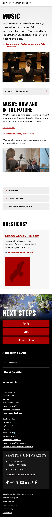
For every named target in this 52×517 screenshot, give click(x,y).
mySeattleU (8, 426)
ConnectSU (8, 433)
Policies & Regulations (12, 498)
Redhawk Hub (9, 419)
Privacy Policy (8, 501)
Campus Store (9, 436)
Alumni (6, 399)
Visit (26, 331)
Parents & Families (11, 410)
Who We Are (11, 382)
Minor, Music (9, 127)
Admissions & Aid (14, 352)
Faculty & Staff (10, 406)
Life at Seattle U (13, 372)
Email (5, 429)
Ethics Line (7, 513)
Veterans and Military (12, 413)
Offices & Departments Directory (18, 446)
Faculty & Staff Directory (14, 443)
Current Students (11, 403)
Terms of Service (10, 505)
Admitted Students (12, 396)
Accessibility (8, 509)
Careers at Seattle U (12, 440)
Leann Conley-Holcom (22, 236)
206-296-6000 (16, 469)
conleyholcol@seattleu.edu (20, 252)
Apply (26, 323)
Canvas (6, 422)
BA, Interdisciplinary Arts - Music (18, 134)
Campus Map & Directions (20, 474)
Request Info (26, 340)
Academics (10, 362)
